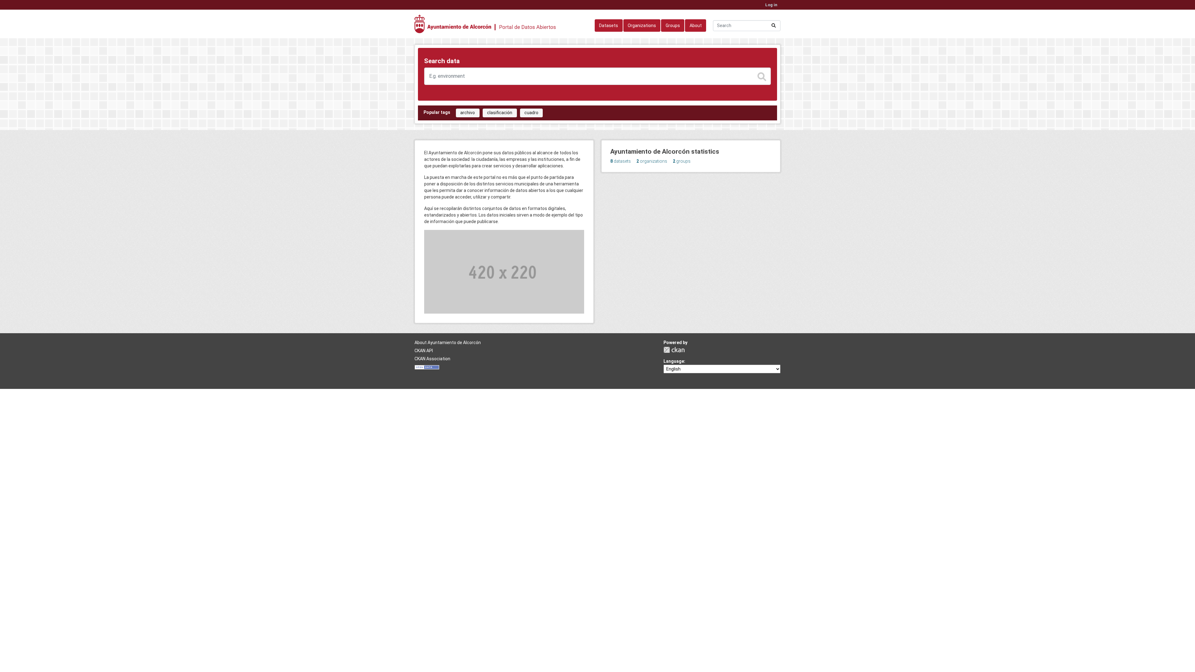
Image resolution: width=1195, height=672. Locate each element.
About (696, 25)
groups (682, 161)
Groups (673, 25)
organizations (651, 161)
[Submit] (773, 25)
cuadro (531, 112)
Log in (771, 4)
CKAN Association (432, 358)
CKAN (674, 350)
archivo (467, 112)
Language (673, 361)
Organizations (642, 25)
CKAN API (424, 350)
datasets (620, 161)
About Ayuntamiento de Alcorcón (448, 342)
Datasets (608, 25)
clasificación (499, 112)
